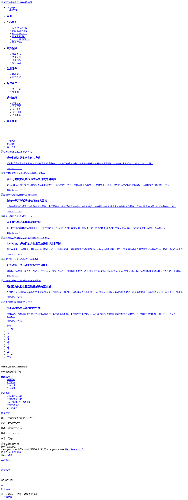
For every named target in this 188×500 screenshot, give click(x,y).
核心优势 (16, 63)
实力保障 (12, 48)
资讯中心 (16, 115)
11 (8, 331)
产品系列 (12, 22)
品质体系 (16, 60)
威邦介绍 (12, 97)
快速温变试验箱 (20, 31)
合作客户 (12, 83)
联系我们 (12, 121)
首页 (9, 326)
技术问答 (11, 146)
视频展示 (16, 54)
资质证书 (16, 57)
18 (8, 349)
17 (8, 346)
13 (8, 336)
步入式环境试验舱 (21, 39)
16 (8, 344)
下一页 (10, 354)
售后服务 (12, 68)
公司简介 (16, 103)
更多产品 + (12, 408)
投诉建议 (16, 77)
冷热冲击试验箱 (20, 28)
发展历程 (16, 106)
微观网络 (16, 452)
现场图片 (16, 92)
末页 (9, 357)
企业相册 (16, 112)
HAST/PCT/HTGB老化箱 (19, 402)
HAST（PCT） (19, 33)
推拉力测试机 (18, 36)
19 (8, 351)
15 (8, 341)
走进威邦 (5, 376)
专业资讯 (11, 144)
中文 (15, 10)
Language (11, 7)
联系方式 (5, 413)
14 (8, 339)
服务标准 (16, 74)
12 (8, 334)
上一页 (10, 329)
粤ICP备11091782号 (74, 449)
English (10, 10)
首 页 (10, 15)
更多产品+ (17, 42)
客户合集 (16, 89)
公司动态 (11, 141)
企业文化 (16, 109)
